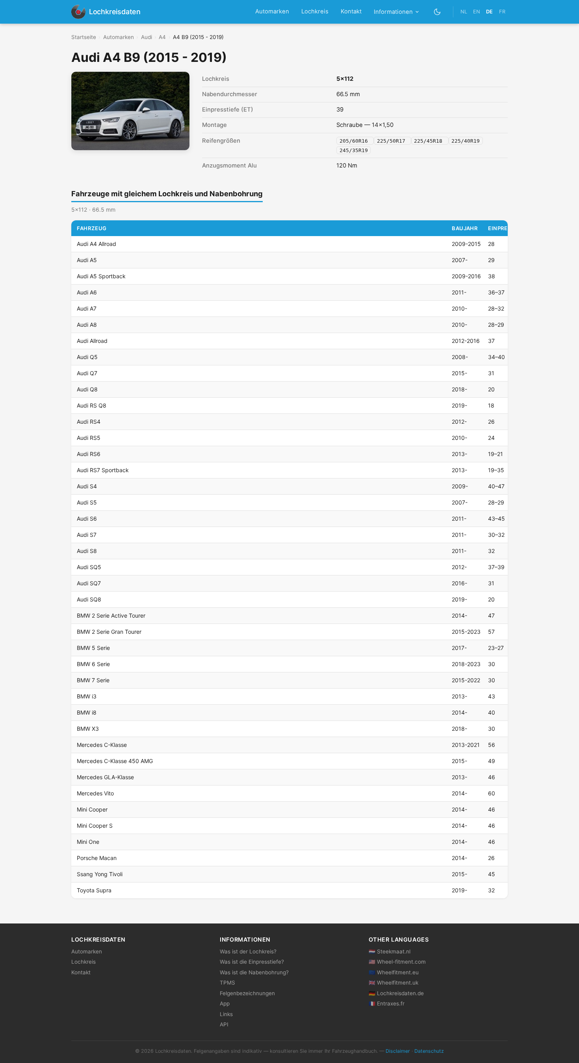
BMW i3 (86, 696)
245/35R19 (354, 150)
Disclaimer (398, 1051)
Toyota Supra (94, 890)
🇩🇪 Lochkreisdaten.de (396, 993)
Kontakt (351, 11)
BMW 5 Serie (93, 647)
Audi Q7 (87, 373)
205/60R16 (355, 141)
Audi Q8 (87, 389)
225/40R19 (465, 141)
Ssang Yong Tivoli (99, 874)
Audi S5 (87, 502)
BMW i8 (86, 712)
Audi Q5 (87, 357)
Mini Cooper (92, 809)
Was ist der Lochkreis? (248, 951)
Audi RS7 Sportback (103, 470)
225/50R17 (392, 141)
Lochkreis (314, 11)
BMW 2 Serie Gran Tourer (109, 631)
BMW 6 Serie (93, 664)
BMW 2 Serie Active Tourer (111, 615)
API (224, 1024)
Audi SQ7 (89, 583)
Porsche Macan (97, 857)
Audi (146, 37)
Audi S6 (87, 518)
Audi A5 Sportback (101, 276)
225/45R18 (429, 141)
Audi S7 (86, 534)
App (225, 1003)
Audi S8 (87, 550)
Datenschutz (429, 1051)
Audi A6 (87, 292)
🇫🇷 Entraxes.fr (387, 1003)
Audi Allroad (92, 340)
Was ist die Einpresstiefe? (252, 962)
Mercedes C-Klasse (102, 744)
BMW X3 (88, 728)
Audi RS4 (88, 421)
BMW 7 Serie (93, 680)
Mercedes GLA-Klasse (105, 777)
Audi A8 (87, 324)
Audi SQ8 (89, 599)
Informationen (393, 11)
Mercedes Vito (95, 793)
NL (463, 12)
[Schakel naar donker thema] (437, 12)
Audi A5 (87, 260)
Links (226, 1014)
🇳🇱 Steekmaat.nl (389, 951)
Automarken (272, 11)
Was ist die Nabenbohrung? (254, 972)
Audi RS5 (88, 437)
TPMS (227, 982)
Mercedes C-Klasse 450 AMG (115, 761)
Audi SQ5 (89, 567)
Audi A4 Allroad (96, 243)
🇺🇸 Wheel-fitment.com (397, 962)
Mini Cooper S (95, 825)
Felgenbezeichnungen (247, 993)
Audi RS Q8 (91, 405)
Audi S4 (87, 486)
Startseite (83, 37)
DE (489, 12)
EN (476, 12)
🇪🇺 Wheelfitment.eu (394, 972)
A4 (162, 37)
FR (502, 12)
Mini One (88, 841)
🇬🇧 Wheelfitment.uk (393, 982)
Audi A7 (86, 308)
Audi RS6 (88, 454)
